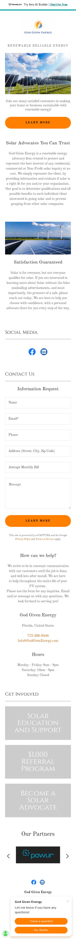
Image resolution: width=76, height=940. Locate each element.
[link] (37, 27)
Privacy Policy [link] (22, 539)
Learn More (38, 122)
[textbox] (38, 402)
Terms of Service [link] (44, 539)
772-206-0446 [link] (38, 636)
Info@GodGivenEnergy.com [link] (38, 641)
